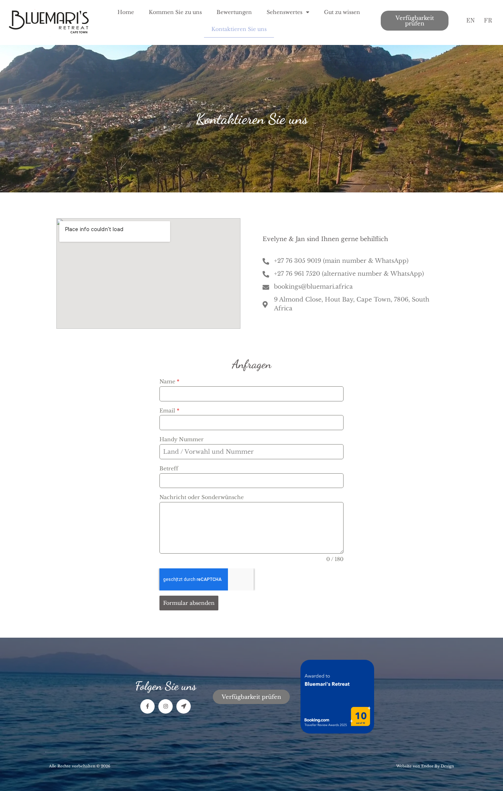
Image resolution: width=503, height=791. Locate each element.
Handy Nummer (181, 439)
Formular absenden (189, 603)
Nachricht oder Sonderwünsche (201, 497)
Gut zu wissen (342, 12)
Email (169, 410)
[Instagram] (165, 706)
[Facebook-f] (147, 706)
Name (169, 381)
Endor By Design (437, 766)
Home (125, 12)
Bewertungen (234, 12)
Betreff (168, 468)
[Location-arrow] (183, 706)
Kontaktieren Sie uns (239, 29)
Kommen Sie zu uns (175, 12)
